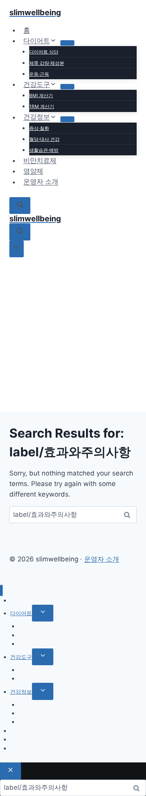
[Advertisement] (73, 334)
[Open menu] (16, 248)
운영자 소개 (40, 182)
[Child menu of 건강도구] (67, 86)
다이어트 (21, 613)
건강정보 (21, 691)
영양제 (33, 171)
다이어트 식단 (43, 52)
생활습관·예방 (43, 150)
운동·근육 (39, 74)
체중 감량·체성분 (46, 63)
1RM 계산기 (41, 106)
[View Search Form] (19, 205)
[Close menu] (1, 590)
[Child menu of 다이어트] (67, 43)
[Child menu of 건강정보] (67, 119)
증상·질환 (39, 128)
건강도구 (21, 657)
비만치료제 (39, 160)
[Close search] (10, 770)
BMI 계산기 (41, 95)
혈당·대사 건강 (44, 139)
